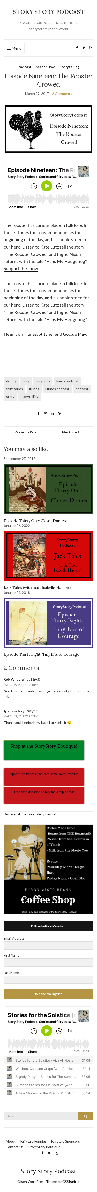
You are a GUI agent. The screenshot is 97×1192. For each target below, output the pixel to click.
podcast (82, 389)
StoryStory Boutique (44, 1147)
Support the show (21, 268)
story (10, 396)
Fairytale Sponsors (65, 1141)
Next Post (70, 432)
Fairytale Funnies (33, 1141)
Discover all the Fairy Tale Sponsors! (30, 814)
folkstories (14, 389)
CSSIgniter (71, 1181)
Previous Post (26, 432)
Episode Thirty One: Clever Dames (35, 520)
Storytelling (69, 67)
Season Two (45, 67)
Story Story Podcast (48, 1171)
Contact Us (15, 1147)
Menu (16, 48)
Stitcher (46, 334)
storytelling (30, 396)
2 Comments (62, 93)
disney (11, 381)
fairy (26, 381)
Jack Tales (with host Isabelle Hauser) (37, 587)
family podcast (67, 381)
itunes (34, 389)
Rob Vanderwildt (17, 679)
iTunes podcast (57, 389)
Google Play (74, 334)
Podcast (25, 67)
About (11, 1141)
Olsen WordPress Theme (37, 1181)
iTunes (30, 334)
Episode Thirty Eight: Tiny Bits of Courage (41, 654)
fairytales (43, 381)
